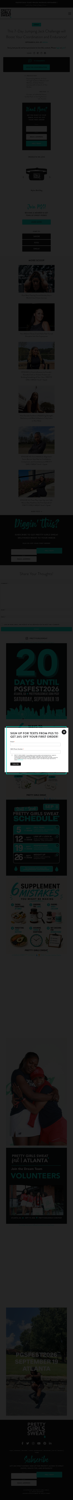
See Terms (20, 759)
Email (12, 742)
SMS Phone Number (17, 749)
